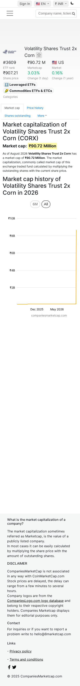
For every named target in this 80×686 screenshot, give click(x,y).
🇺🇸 (41, 4)
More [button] (41, 115)
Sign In (24, 4)
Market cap (12, 108)
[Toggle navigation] (9, 13)
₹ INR (59, 4)
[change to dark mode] (72, 4)
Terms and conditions (26, 659)
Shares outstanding (18, 115)
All (46, 204)
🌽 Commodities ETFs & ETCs (28, 91)
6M (35, 204)
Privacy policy (21, 651)
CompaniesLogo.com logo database (35, 601)
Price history (35, 108)
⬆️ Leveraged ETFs (20, 85)
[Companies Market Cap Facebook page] (9, 668)
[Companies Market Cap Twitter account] (14, 668)
